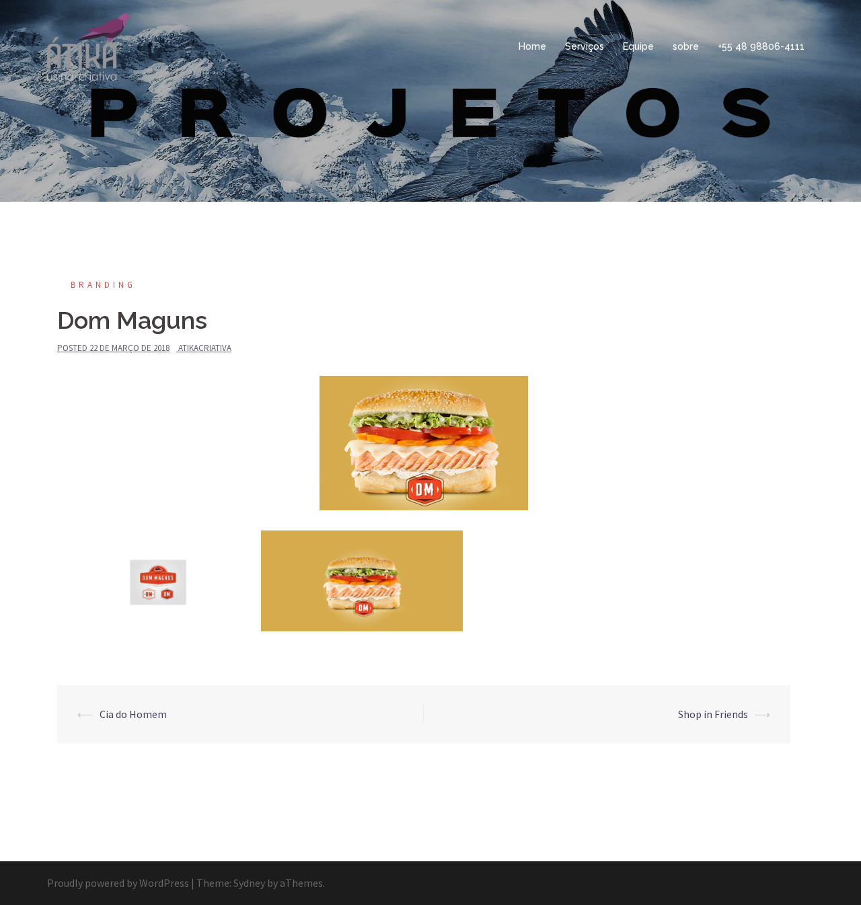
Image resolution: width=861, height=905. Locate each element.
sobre (686, 46)
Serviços (584, 46)
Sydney (249, 883)
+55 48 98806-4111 (761, 46)
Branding (103, 284)
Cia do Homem (133, 714)
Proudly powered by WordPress (118, 883)
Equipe (638, 46)
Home (532, 46)
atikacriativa (204, 348)
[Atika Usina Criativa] (88, 45)
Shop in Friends (713, 714)
